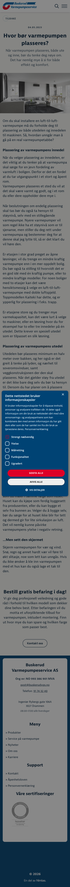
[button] (35, 490)
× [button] (63, 394)
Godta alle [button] (36, 472)
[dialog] (35, 443)
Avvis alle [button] (36, 481)
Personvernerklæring (36, 429)
